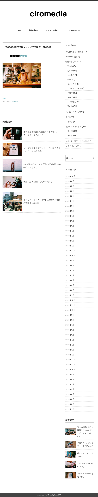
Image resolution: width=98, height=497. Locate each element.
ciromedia (15, 101)
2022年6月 (69, 220)
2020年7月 (69, 324)
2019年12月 (70, 359)
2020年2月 (69, 349)
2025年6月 (69, 181)
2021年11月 (70, 250)
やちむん (71, 75)
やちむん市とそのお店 (74, 51)
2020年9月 (69, 315)
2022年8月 (69, 210)
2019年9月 (69, 374)
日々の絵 (71, 101)
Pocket (23, 55)
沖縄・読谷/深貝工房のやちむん (37, 181)
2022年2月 (69, 240)
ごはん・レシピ (73, 88)
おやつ (70, 70)
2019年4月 (69, 394)
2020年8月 (69, 320)
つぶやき (71, 84)
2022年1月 (69, 245)
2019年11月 (70, 364)
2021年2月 (69, 290)
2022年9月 (69, 206)
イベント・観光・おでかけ (76, 141)
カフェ (68, 116)
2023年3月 (69, 191)
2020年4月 (69, 339)
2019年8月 (69, 379)
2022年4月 (69, 230)
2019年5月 (69, 389)
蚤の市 (70, 131)
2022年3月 (69, 235)
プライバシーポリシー (74, 146)
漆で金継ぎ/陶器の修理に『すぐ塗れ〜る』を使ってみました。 (41, 133)
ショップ (69, 121)
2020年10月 (70, 310)
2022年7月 (69, 215)
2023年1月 (69, 201)
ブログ (70, 97)
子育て (70, 92)
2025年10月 (70, 176)
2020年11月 (70, 305)
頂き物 (70, 66)
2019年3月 (69, 399)
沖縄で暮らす (33, 30)
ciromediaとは (74, 30)
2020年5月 (69, 334)
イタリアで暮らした (53, 30)
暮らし (70, 135)
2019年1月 (69, 409)
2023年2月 (69, 196)
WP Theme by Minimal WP (53, 495)
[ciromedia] (49, 7)
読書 (69, 79)
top (19, 30)
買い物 (70, 106)
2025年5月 (69, 186)
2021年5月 (69, 275)
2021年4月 (69, 280)
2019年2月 (69, 404)
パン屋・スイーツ (72, 111)
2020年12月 (70, 300)
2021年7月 (69, 270)
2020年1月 (69, 354)
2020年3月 (69, 344)
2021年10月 (70, 255)
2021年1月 (69, 295)
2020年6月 (69, 329)
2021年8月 (69, 265)
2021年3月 (69, 285)
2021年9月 (69, 260)
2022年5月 (69, 225)
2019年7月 (69, 384)
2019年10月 (70, 369)
